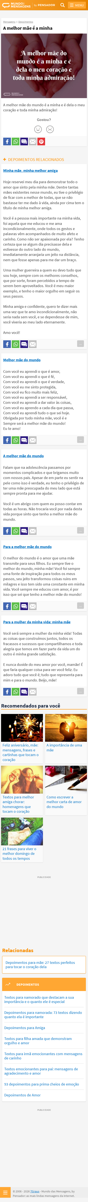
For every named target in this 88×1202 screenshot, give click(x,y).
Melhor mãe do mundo (22, 359)
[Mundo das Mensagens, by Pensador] (23, 5)
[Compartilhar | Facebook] (7, 141)
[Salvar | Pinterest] (41, 141)
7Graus (34, 1191)
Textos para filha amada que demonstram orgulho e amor (38, 1040)
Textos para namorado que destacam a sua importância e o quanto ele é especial (39, 999)
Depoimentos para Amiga (24, 1027)
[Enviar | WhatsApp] (15, 141)
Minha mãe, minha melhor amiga (30, 170)
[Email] (33, 141)
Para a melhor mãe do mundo (27, 546)
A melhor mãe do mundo (23, 455)
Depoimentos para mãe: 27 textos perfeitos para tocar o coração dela (40, 964)
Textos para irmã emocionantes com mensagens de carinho (43, 1055)
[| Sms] (24, 141)
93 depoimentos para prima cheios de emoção (41, 1084)
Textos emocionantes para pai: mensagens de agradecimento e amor (41, 1071)
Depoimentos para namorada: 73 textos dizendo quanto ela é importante (43, 1014)
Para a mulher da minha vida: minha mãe (36, 621)
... (80, 343)
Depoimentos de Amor (22, 1095)
